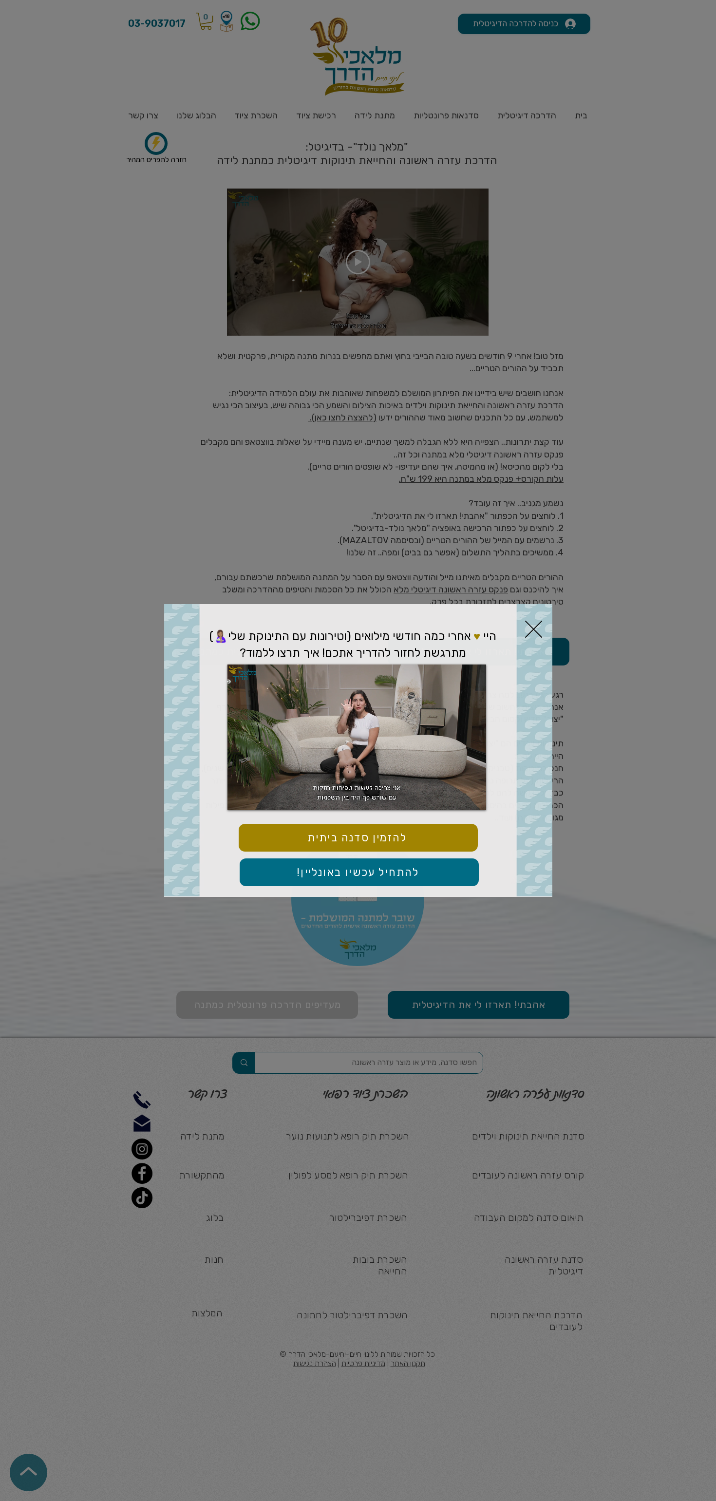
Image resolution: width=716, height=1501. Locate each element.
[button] (533, 629)
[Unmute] (256, 797)
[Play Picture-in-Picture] (456, 797)
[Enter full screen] (473, 797)
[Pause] (240, 797)
